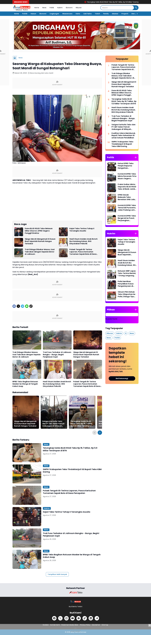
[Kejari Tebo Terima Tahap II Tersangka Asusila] (63, 231)
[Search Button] (136, 8)
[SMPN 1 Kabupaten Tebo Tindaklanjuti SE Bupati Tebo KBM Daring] (26, 474)
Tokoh (97, 14)
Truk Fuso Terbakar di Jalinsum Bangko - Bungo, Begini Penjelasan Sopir (57, 354)
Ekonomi (69, 8)
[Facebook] (14, 306)
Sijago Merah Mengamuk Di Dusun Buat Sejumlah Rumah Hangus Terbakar (40, 241)
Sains (78, 14)
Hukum (33, 14)
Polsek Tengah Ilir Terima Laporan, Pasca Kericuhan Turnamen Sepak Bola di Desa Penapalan (82, 251)
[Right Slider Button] (136, 13)
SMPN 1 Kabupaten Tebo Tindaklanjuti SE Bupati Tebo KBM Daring (72, 470)
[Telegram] (22, 306)
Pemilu (106, 14)
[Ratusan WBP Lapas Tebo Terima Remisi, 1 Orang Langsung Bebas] (111, 274)
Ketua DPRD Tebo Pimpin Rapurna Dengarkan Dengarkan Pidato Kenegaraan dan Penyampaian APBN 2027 (126, 165)
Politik (52, 8)
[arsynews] (21, 8)
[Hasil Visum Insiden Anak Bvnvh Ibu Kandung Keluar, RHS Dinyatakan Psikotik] (63, 242)
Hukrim (60, 8)
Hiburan (79, 8)
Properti (124, 14)
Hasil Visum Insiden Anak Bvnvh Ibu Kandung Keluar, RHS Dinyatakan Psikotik (83, 241)
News (44, 8)
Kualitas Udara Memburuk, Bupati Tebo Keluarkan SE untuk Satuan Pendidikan (124, 135)
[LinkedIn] (91, 618)
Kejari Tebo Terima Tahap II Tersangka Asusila (81, 229)
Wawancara (67, 14)
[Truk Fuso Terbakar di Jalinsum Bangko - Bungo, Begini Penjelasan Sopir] (57, 340)
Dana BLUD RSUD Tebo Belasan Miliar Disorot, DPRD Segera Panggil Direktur (39, 230)
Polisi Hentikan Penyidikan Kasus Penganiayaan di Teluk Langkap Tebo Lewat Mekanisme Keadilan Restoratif (127, 283)
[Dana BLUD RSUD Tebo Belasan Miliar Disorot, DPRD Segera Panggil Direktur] (18, 231)
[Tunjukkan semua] (135, 157)
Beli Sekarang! (122, 378)
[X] (18, 306)
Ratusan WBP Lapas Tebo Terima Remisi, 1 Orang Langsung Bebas (127, 273)
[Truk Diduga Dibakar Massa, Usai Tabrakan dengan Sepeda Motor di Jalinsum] (18, 252)
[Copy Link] (31, 306)
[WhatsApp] (26, 306)
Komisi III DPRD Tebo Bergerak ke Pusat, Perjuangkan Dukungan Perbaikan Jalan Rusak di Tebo (127, 218)
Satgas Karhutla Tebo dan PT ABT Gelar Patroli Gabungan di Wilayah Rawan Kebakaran (53, 423)
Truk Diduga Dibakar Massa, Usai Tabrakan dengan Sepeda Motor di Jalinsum (39, 251)
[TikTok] (84, 618)
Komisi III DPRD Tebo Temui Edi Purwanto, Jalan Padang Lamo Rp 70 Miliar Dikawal (127, 207)
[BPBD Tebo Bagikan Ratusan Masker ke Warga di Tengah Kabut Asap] (26, 369)
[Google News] (78, 618)
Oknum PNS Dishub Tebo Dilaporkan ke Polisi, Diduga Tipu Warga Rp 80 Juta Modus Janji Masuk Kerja (126, 294)
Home (36, 8)
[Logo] (75, 602)
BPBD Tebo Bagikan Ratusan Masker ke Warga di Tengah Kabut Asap (25, 384)
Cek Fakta (87, 14)
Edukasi (115, 14)
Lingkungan (54, 14)
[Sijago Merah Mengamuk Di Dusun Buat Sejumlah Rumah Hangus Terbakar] (18, 242)
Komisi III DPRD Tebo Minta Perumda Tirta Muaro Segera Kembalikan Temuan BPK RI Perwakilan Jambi (127, 176)
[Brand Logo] (75, 592)
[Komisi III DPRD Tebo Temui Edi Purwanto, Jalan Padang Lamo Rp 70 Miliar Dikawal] (111, 208)
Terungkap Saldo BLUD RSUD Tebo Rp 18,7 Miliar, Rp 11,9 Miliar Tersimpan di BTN (98, 2)
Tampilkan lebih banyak (57, 574)
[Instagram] (66, 618)
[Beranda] (14, 58)
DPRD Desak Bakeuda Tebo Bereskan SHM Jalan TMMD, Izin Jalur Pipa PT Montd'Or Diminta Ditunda (127, 197)
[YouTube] (72, 618)
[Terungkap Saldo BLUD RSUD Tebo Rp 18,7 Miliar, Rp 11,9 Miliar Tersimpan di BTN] (82, 412)
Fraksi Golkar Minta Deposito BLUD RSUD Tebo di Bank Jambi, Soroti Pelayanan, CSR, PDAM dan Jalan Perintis (127, 186)
